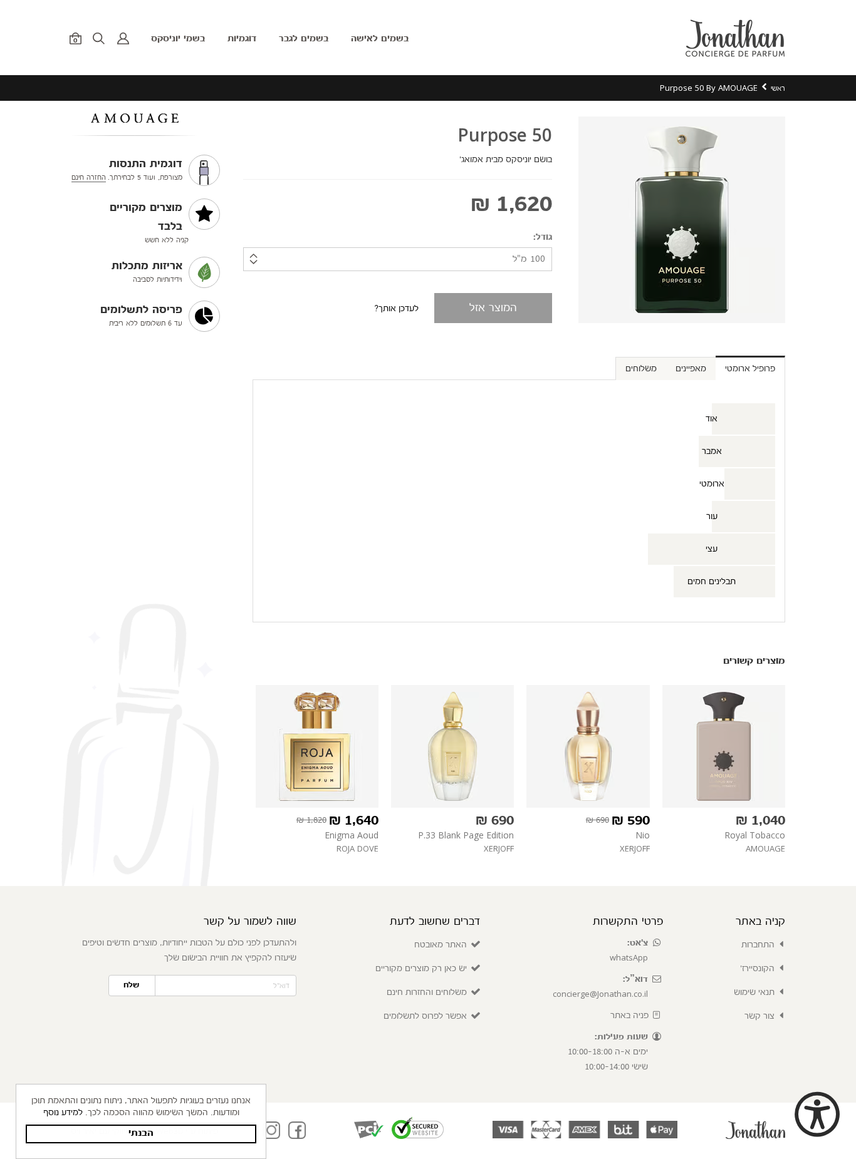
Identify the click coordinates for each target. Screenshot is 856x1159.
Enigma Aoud (351, 835)
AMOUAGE (765, 848)
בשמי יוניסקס (178, 39)
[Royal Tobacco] (723, 746)
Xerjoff (635, 848)
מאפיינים (691, 369)
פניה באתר (629, 1016)
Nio (642, 835)
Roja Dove (357, 848)
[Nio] (587, 746)
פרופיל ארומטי (750, 369)
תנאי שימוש (754, 992)
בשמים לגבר (303, 39)
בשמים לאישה (380, 39)
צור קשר (759, 1016)
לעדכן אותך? (396, 309)
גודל (544, 237)
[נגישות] (816, 1117)
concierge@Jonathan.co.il (600, 993)
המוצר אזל (493, 308)
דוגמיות (241, 39)
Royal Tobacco (754, 835)
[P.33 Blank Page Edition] (452, 746)
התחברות (758, 945)
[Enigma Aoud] (317, 746)
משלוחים (641, 369)
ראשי (778, 89)
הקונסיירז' (757, 969)
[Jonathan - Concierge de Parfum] (736, 37)
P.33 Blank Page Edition (466, 835)
